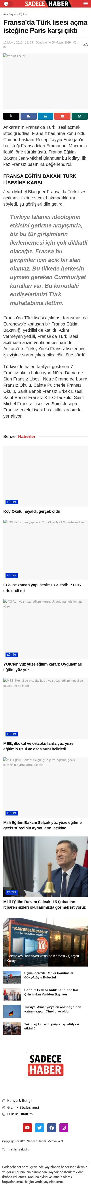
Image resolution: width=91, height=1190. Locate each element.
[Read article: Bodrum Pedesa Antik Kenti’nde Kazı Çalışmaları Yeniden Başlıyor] (12, 994)
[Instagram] (63, 1127)
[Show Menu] (85, 4)
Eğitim (23, 14)
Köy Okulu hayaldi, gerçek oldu (31, 511)
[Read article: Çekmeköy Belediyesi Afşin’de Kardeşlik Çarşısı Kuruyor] (45, 948)
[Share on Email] (62, 116)
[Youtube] (27, 1127)
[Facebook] (51, 1127)
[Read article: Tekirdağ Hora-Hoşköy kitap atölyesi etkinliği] (12, 1028)
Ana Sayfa (9, 14)
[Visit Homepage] (48, 4)
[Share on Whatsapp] (80, 116)
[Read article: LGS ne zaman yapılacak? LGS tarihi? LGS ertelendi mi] (45, 550)
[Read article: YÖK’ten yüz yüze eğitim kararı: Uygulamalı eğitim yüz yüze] (45, 629)
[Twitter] (39, 1127)
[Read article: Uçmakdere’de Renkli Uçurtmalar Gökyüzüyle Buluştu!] (12, 977)
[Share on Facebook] (29, 116)
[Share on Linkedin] (45, 116)
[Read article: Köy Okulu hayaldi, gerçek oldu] (45, 476)
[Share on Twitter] (11, 116)
